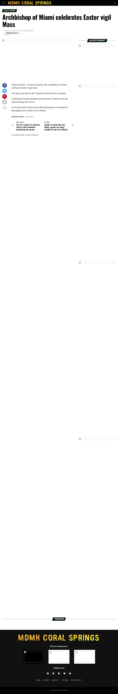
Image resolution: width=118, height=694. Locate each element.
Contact (46, 680)
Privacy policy (76, 680)
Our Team (65, 680)
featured (29, 117)
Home (38, 680)
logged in (23, 135)
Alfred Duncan (11, 33)
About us (55, 680)
